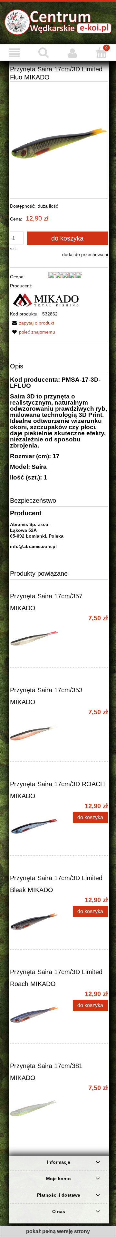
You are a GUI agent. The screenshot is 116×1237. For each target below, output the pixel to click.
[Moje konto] (72, 53)
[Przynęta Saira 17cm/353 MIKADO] (34, 732)
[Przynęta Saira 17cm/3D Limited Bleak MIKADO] (34, 920)
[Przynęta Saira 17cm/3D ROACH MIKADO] (34, 826)
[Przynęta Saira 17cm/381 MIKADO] (34, 1108)
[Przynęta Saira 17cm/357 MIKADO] (34, 638)
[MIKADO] (46, 299)
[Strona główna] (58, 21)
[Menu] (14, 53)
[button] (32, 322)
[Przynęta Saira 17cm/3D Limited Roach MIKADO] (34, 1014)
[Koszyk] (101, 52)
